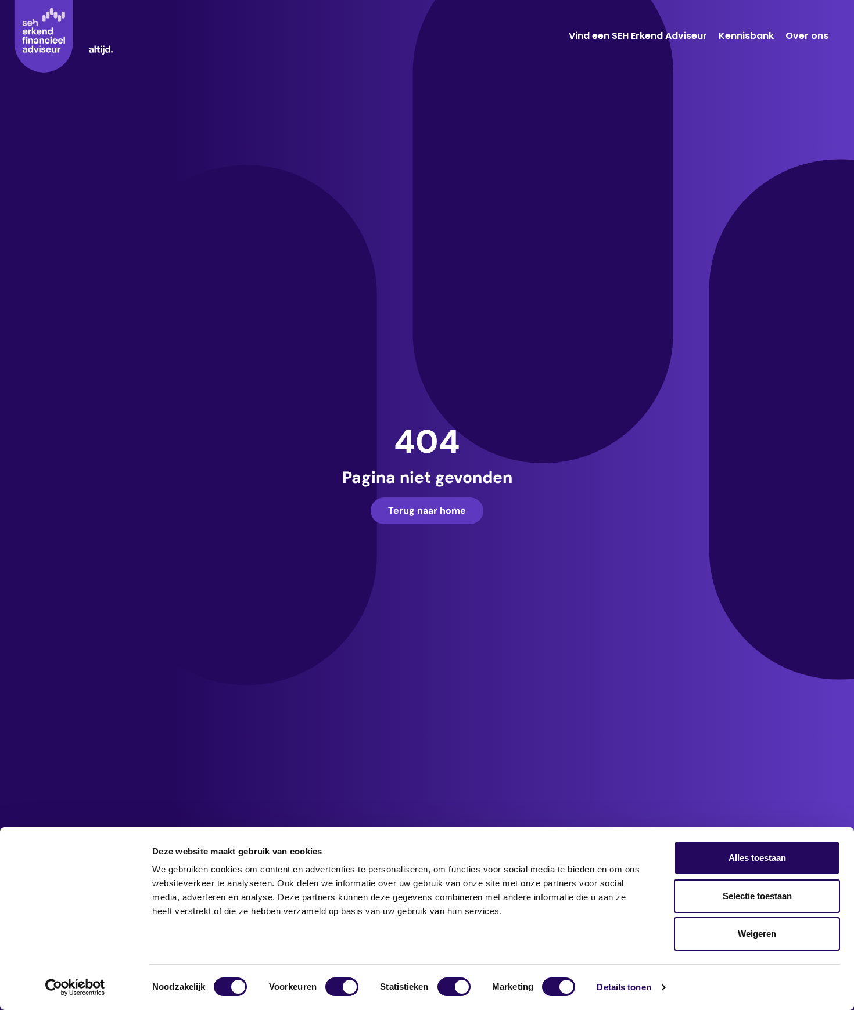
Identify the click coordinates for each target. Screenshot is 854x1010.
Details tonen (624, 987)
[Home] (63, 36)
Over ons (806, 35)
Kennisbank (746, 35)
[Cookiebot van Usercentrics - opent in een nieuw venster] (75, 987)
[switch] (341, 986)
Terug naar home (427, 510)
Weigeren (757, 934)
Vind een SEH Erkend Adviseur (638, 35)
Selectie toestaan (757, 896)
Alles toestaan (757, 858)
